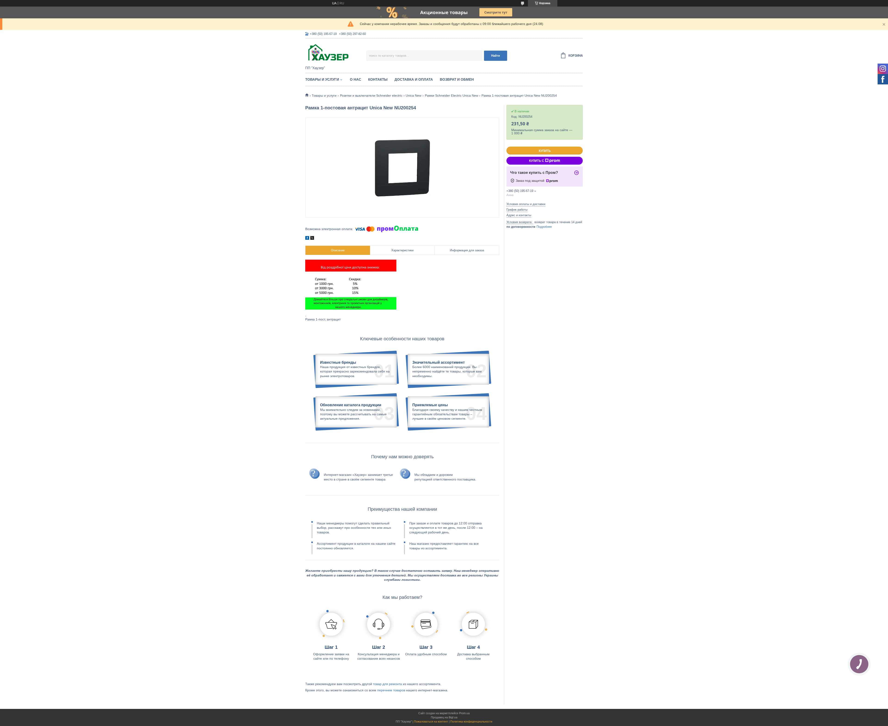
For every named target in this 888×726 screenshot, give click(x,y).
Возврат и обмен (457, 79)
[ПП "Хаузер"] (336, 52)
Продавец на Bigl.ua (444, 717)
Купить (545, 151)
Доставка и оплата (414, 79)
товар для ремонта (387, 684)
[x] (312, 238)
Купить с (536, 161)
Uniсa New (413, 95)
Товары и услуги (322, 79)
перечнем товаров (391, 690)
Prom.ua (464, 713)
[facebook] (307, 238)
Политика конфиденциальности (471, 721)
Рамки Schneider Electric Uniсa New (451, 95)
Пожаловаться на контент (431, 721)
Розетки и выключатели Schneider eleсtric (371, 95)
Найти (495, 55)
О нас (355, 79)
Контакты (378, 79)
